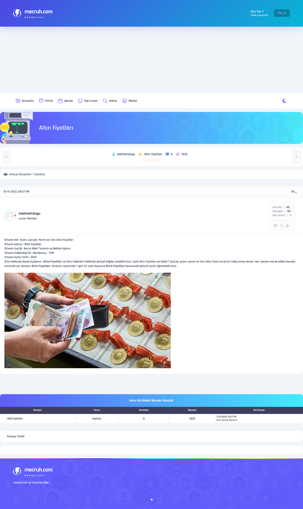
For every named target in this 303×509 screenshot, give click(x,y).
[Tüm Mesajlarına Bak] (281, 225)
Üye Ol (281, 13)
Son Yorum (222, 420)
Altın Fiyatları (32, 244)
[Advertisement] (151, 60)
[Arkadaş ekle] (288, 225)
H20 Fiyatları (15, 418)
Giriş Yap (260, 13)
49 (287, 207)
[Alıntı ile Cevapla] (296, 192)
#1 (292, 191)
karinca (96, 418)
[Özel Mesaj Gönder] (275, 225)
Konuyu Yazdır (16, 436)
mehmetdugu (29, 213)
